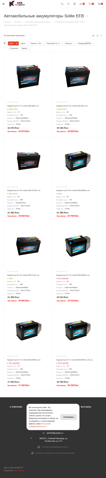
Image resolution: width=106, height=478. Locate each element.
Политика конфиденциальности (55, 447)
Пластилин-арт (19, 471)
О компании (16, 407)
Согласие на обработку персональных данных (55, 453)
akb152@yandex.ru (55, 433)
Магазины (86, 407)
